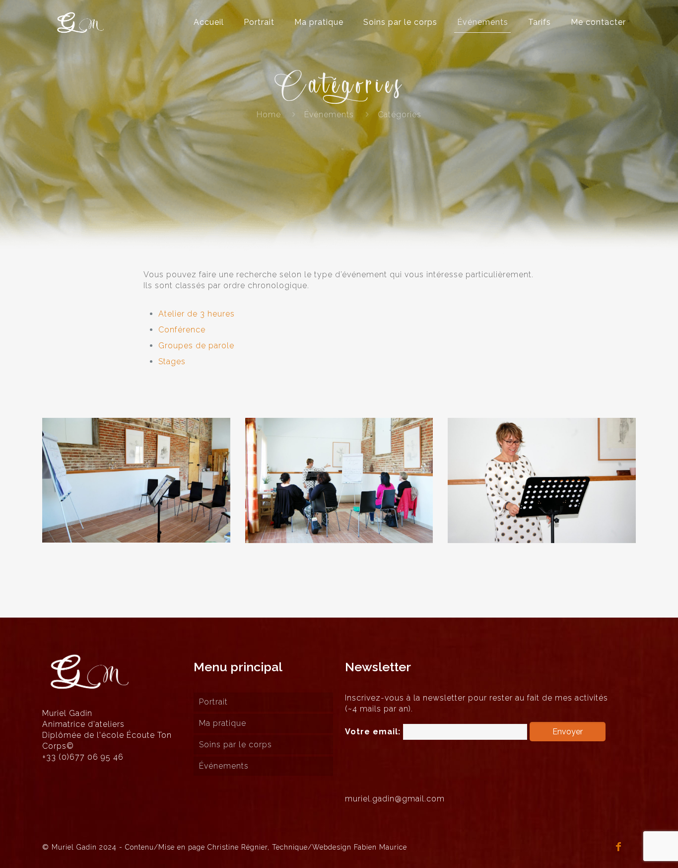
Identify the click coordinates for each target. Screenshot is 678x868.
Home (269, 114)
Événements (329, 114)
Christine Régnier (237, 847)
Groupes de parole (196, 345)
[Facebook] (619, 847)
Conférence (181, 329)
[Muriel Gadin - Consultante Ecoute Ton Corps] (80, 22)
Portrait (213, 702)
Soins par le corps (235, 744)
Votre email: (374, 731)
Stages (172, 361)
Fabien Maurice (380, 847)
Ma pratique (222, 723)
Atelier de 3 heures (196, 313)
